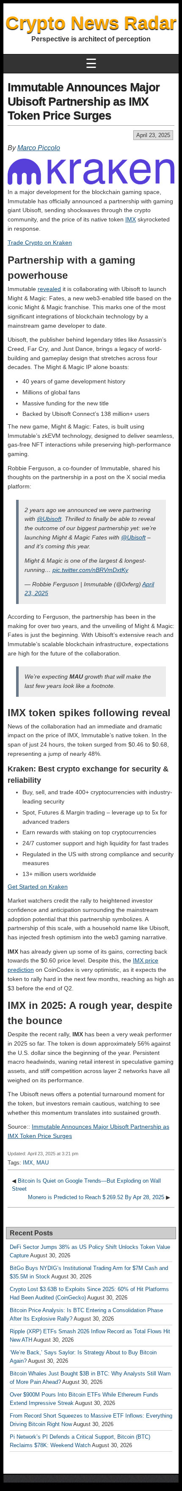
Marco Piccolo (38, 147)
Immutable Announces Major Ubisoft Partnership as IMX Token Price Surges (84, 101)
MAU (42, 1162)
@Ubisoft (49, 518)
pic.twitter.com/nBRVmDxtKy (90, 569)
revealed (49, 289)
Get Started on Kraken (38, 886)
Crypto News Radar (91, 22)
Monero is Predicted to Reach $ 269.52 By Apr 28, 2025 (96, 1197)
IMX (130, 219)
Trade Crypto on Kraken (40, 242)
